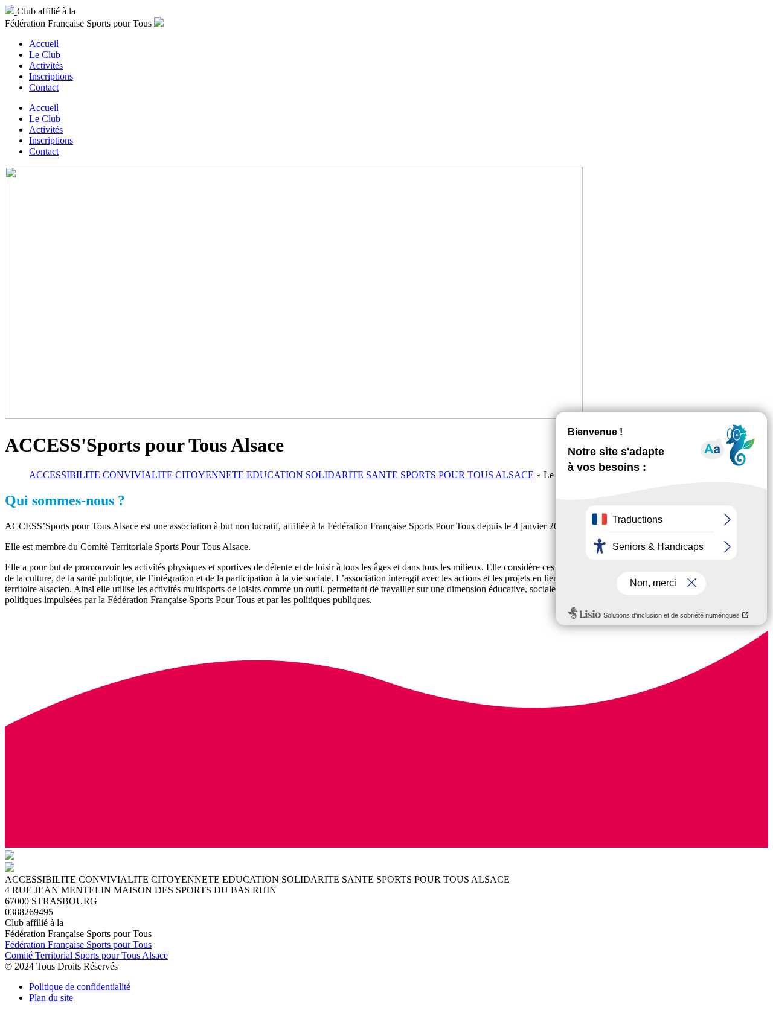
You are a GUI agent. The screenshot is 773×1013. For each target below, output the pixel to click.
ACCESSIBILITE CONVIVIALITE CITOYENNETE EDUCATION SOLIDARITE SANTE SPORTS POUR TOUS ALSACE (281, 475)
